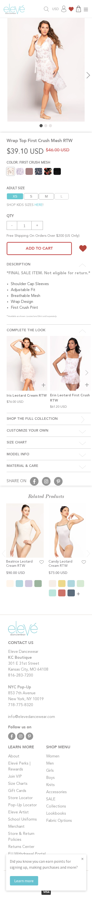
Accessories (56, 792)
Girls (50, 771)
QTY (10, 215)
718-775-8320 (20, 705)
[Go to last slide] (3, 553)
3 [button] (50, 125)
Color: (28, 162)
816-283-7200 (20, 676)
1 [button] (41, 125)
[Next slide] (87, 373)
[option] (46, 70)
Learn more (24, 880)
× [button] (82, 859)
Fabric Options (59, 821)
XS (15, 196)
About (13, 756)
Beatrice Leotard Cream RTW (19, 564)
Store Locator (20, 798)
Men (50, 764)
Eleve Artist (18, 812)
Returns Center (21, 847)
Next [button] (88, 75)
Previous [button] (3, 75)
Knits (50, 785)
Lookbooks (56, 814)
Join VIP (15, 777)
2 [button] (45, 125)
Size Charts (17, 784)
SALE (50, 799)
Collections (56, 806)
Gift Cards (17, 791)
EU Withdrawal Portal (27, 854)
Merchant (16, 827)
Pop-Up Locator (22, 805)
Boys (50, 778)
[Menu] (85, 9)
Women (52, 756)
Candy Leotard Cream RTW (60, 564)
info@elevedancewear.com (31, 717)
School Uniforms (22, 820)
